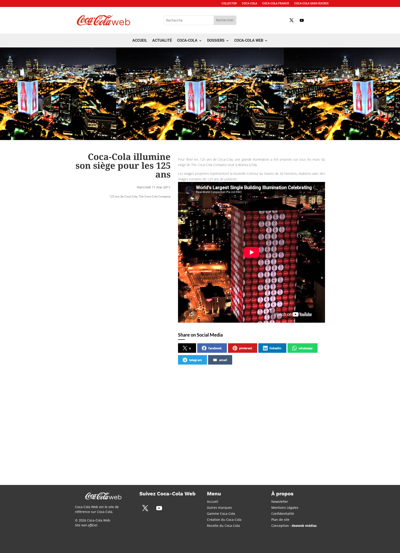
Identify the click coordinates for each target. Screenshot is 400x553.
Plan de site (280, 519)
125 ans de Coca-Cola (123, 196)
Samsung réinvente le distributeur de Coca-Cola (194, 416)
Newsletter (279, 501)
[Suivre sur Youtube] (302, 20)
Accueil (139, 41)
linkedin (275, 348)
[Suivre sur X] (291, 20)
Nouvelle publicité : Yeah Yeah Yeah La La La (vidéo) (270, 416)
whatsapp (305, 348)
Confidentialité (282, 513)
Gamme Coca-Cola (221, 513)
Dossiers (216, 41)
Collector (229, 3)
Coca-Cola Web (248, 41)
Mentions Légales (284, 507)
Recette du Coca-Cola (223, 525)
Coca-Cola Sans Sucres (311, 3)
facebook (215, 348)
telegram (195, 360)
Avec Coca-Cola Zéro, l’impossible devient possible (113, 416)
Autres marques (219, 507)
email (223, 360)
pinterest (245, 348)
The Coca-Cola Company (155, 196)
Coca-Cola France (275, 3)
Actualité (162, 41)
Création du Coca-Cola (224, 519)
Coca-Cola (249, 3)
